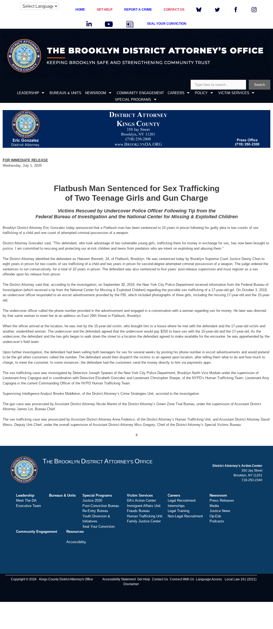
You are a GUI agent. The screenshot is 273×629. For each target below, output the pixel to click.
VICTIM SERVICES (233, 93)
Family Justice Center (144, 521)
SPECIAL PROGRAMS (133, 100)
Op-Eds (215, 516)
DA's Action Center (141, 500)
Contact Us (160, 579)
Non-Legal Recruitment (185, 516)
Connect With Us (182, 579)
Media (214, 506)
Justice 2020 (92, 500)
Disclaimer (131, 584)
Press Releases (222, 500)
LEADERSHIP (28, 93)
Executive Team (28, 506)
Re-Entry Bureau (95, 511)
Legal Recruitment (182, 500)
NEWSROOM (95, 93)
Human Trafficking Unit (144, 516)
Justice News (220, 511)
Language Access (209, 579)
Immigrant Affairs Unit (143, 506)
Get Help (143, 579)
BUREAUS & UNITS (65, 93)
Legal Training (178, 511)
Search (259, 85)
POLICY (201, 93)
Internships (176, 506)
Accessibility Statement (119, 579)
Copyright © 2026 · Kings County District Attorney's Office (52, 579)
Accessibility (76, 542)
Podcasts (217, 521)
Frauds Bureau (138, 511)
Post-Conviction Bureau (100, 506)
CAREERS (176, 93)
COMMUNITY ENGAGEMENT (140, 93)
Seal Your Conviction (98, 527)
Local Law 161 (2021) (240, 579)
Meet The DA (26, 500)
